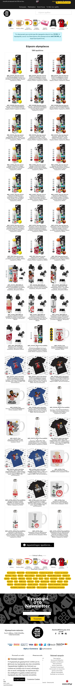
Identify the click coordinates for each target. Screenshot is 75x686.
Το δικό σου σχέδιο (52, 7)
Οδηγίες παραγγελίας (57, 672)
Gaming (6, 578)
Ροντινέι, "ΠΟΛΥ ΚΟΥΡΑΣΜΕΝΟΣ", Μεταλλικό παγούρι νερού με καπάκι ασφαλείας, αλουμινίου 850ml (37, 286)
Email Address (28, 610)
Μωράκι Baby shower (54, 575)
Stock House (41, 7)
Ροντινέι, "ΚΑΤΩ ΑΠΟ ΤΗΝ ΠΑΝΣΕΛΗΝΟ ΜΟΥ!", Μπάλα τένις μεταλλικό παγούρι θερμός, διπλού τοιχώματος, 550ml (15, 137)
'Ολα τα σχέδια (42, 587)
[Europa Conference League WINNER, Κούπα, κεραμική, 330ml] (59, 458)
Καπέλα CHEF (31, 587)
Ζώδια (37, 581)
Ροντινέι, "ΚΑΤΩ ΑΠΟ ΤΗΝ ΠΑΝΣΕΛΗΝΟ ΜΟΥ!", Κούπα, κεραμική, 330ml (15, 440)
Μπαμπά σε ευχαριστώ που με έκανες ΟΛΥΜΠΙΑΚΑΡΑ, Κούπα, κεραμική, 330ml (59, 347)
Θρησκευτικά (45, 581)
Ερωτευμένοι (11, 573)
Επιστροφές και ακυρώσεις (57, 669)
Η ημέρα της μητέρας (46, 573)
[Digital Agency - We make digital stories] (67, 682)
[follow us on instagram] (59, 634)
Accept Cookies (19, 679)
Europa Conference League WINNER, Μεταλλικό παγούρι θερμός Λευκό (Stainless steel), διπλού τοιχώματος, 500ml (15, 502)
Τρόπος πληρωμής (57, 665)
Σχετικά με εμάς (18, 655)
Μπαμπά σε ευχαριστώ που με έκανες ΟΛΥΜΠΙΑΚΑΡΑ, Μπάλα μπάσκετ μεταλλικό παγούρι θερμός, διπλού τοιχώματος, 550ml (60, 78)
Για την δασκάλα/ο (32, 573)
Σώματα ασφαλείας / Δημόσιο (58, 584)
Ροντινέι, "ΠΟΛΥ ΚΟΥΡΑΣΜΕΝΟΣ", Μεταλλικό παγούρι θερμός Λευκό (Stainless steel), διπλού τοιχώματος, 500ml (59, 410)
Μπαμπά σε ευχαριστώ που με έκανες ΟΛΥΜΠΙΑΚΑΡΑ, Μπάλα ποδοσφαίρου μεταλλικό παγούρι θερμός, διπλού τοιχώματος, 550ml (37, 78)
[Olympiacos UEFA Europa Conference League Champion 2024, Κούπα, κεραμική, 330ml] (59, 489)
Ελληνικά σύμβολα (20, 584)
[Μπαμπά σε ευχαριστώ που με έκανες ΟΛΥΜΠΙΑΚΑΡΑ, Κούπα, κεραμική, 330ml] (59, 334)
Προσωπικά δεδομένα (57, 660)
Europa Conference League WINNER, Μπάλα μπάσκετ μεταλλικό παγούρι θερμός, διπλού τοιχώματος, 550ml (60, 167)
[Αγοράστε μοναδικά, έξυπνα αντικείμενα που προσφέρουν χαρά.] (7, 13)
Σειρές (41, 578)
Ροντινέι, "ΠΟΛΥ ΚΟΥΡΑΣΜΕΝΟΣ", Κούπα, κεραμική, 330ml (15, 408)
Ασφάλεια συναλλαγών (57, 662)
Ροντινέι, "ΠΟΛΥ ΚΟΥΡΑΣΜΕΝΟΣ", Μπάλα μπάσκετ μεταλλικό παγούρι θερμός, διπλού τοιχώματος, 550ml (60, 107)
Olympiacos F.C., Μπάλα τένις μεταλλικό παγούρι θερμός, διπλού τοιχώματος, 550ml (15, 258)
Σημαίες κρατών (33, 584)
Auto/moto (53, 578)
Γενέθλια (61, 578)
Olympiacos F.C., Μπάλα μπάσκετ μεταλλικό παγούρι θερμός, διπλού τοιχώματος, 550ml (59, 258)
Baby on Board (29, 575)
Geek (16, 581)
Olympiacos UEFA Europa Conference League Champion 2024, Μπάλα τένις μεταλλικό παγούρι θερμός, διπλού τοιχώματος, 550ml (15, 197)
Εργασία (10, 581)
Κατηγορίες (22, 7)
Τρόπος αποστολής (57, 670)
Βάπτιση (20, 575)
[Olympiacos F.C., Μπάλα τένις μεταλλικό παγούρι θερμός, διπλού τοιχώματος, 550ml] (15, 245)
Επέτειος (29, 578)
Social (66, 581)
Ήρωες (47, 578)
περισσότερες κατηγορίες (56, 587)
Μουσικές (14, 578)
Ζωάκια (68, 578)
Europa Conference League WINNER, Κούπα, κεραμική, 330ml (59, 470)
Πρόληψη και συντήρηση (57, 674)
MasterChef (20, 573)
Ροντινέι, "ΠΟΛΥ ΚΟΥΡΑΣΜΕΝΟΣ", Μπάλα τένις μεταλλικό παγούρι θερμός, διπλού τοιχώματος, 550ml (15, 107)
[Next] (65, 25)
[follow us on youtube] (62, 634)
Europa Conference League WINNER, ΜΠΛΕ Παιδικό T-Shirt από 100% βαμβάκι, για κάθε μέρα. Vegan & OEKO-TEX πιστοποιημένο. (37, 472)
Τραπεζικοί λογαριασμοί (57, 667)
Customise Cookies (33, 679)
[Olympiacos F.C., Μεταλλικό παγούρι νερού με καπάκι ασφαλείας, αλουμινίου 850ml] (15, 334)
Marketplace (32, 7)
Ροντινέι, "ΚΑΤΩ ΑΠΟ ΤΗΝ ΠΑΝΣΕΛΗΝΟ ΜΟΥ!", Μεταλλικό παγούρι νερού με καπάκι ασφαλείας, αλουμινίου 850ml (60, 287)
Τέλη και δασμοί (57, 663)
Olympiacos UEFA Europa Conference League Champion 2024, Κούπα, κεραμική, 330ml (59, 502)
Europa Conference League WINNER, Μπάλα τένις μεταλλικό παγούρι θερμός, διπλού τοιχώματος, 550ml (15, 167)
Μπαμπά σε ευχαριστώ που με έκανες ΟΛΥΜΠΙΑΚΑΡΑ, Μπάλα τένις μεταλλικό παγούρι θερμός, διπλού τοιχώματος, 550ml (15, 78)
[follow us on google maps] (66, 634)
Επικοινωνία (37, 655)
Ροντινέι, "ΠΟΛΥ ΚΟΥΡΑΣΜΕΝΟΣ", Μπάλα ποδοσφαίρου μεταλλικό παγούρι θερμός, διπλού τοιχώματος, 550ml (37, 108)
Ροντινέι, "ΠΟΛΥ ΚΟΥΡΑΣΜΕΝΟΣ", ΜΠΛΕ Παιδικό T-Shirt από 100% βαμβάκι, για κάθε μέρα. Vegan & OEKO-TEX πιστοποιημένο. (37, 410)
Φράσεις (10, 584)
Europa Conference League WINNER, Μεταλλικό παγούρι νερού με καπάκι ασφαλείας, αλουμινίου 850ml (15, 317)
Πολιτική (53, 581)
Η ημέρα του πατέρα (61, 573)
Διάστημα (30, 581)
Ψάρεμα (59, 581)
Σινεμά (35, 578)
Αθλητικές (22, 578)
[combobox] (54, 12)
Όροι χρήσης (57, 658)
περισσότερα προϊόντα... (39, 544)
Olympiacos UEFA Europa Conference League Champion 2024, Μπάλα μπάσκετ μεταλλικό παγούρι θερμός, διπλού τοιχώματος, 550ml (59, 197)
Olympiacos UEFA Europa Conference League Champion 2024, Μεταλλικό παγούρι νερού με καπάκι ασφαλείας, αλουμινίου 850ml (37, 317)
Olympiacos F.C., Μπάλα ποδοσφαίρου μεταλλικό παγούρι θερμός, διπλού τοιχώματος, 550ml (37, 258)
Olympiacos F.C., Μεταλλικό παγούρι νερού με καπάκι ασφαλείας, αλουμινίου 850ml (15, 347)
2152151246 (67, 1)
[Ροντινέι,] (15, 94)
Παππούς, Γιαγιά (41, 575)
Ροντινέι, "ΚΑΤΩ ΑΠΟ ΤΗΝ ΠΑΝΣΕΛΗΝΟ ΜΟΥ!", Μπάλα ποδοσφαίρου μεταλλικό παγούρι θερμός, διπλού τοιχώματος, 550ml (37, 137)
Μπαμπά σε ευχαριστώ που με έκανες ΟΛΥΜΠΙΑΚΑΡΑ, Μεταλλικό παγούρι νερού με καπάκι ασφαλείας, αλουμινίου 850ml (15, 287)
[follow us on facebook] (56, 634)
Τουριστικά (43, 584)
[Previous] (9, 25)
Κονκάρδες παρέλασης (18, 587)
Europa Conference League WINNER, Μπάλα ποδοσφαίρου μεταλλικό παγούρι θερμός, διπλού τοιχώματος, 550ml (37, 167)
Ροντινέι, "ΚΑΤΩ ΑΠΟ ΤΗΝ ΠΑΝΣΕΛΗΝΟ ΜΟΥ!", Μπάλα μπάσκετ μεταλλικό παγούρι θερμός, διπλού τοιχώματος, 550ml (60, 137)
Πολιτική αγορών (57, 655)
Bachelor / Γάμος (10, 575)
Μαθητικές (22, 581)
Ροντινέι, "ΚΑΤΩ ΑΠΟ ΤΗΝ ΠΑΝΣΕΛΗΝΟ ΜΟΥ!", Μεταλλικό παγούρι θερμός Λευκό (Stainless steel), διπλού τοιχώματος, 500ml (37, 441)
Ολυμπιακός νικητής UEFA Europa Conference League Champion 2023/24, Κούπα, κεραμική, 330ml (37, 533)
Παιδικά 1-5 (66, 575)
